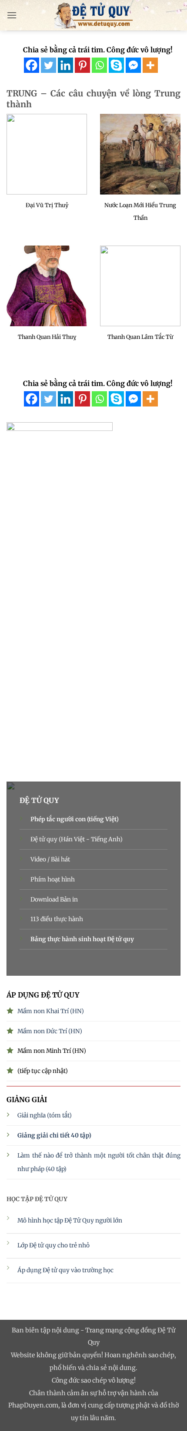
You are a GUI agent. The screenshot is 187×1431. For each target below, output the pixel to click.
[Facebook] (31, 65)
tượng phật (133, 1405)
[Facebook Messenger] (133, 65)
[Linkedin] (65, 65)
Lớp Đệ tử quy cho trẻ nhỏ (54, 1245)
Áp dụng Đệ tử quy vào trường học (65, 1270)
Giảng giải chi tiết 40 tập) (54, 1135)
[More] (150, 65)
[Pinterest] (82, 65)
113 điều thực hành (56, 919)
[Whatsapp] (99, 65)
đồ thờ (169, 1405)
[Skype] (116, 65)
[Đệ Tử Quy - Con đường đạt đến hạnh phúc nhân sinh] (93, 15)
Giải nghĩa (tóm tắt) (44, 1115)
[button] (12, 15)
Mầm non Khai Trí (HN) (50, 1011)
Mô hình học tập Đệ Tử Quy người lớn (69, 1220)
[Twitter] (48, 65)
